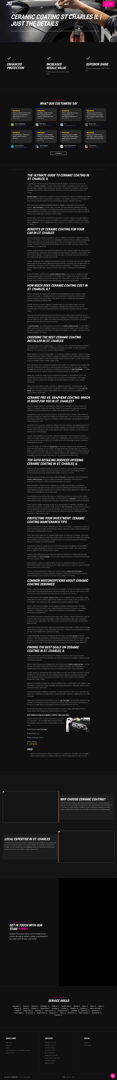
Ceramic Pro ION (50, 1045)
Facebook (87, 1042)
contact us (35, 222)
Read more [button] (16, 118)
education (73, 498)
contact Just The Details (73, 571)
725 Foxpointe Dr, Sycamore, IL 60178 (18, 1050)
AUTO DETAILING (50, 1053)
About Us (9, 1042)
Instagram (87, 1045)
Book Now (108, 4)
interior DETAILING (51, 1055)
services (74, 636)
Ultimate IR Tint (50, 1050)
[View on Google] (12, 124)
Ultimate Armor (50, 1060)
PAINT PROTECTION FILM (52, 1058)
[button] (76, 4)
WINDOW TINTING (50, 1047)
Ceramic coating (32, 196)
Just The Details (38, 207)
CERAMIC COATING (50, 1042)
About (87, 4)
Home (66, 4)
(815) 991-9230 (10, 1053)
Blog (7, 1047)
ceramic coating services (57, 274)
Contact (97, 4)
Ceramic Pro (53, 446)
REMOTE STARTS (50, 1063)
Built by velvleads (24, 1077)
